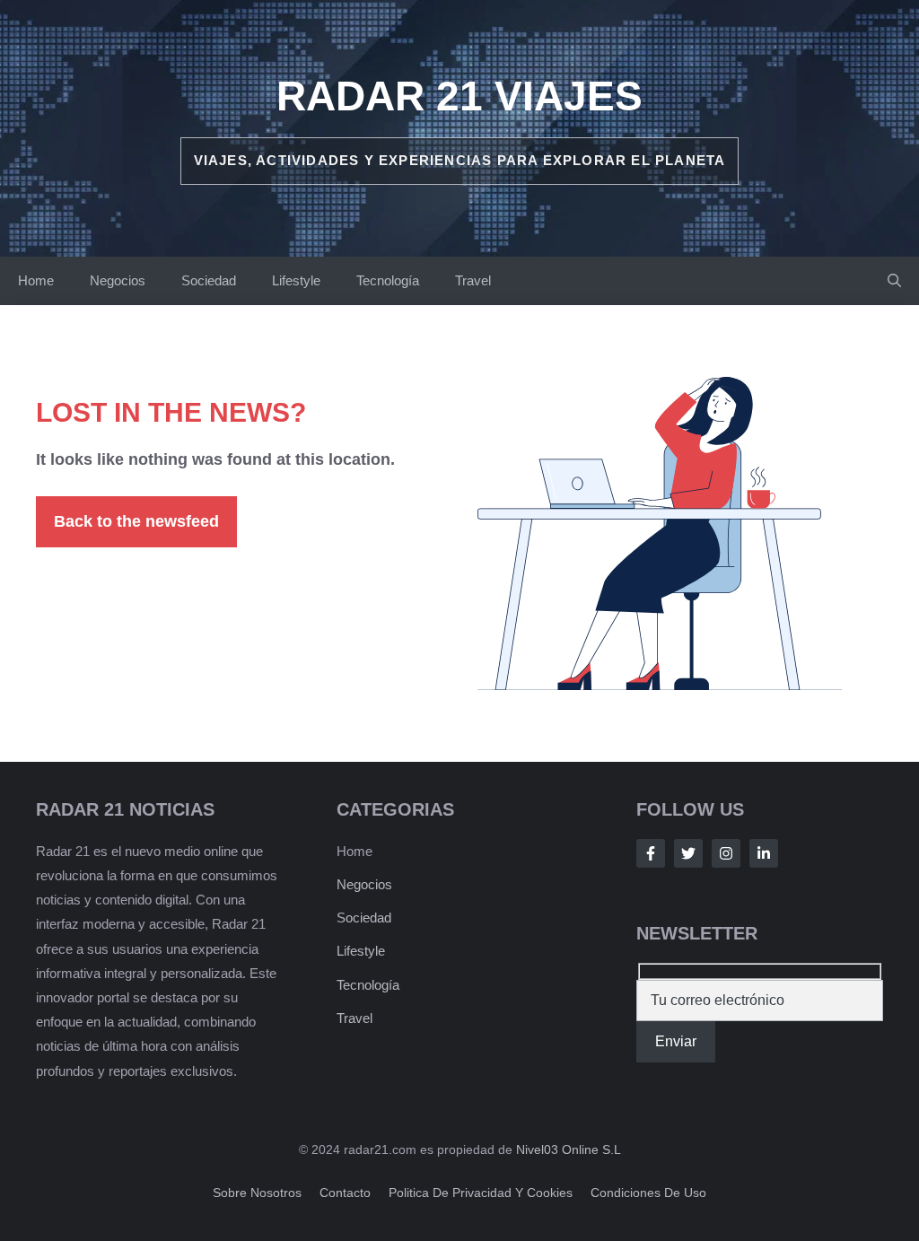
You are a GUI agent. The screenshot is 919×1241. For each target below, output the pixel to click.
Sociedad (208, 280)
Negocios (117, 280)
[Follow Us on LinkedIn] (763, 853)
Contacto (345, 1192)
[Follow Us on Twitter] (688, 853)
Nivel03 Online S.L (568, 1149)
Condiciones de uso (648, 1192)
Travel (473, 280)
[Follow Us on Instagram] (726, 853)
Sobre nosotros (257, 1192)
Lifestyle (296, 280)
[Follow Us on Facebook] (650, 853)
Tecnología (387, 280)
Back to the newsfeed (136, 521)
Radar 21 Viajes (459, 96)
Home (36, 280)
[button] (894, 281)
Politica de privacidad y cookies (481, 1192)
